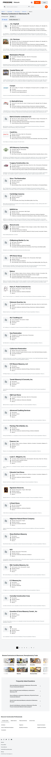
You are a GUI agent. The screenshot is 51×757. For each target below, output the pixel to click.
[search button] (46, 6)
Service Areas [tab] (32, 720)
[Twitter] (6, 739)
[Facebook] (3, 739)
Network (16, 2)
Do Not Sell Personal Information (6, 749)
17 (31, 647)
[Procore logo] (7, 2)
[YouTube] (11, 739)
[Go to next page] (34, 648)
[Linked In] (1, 739)
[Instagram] (8, 739)
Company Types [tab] (5, 720)
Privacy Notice (3, 744)
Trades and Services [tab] (23, 720)
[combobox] (37, 6)
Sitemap (2, 751)
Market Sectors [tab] (14, 720)
